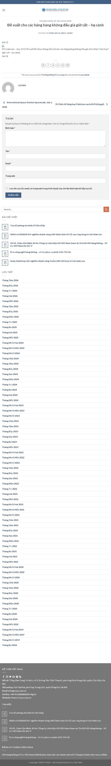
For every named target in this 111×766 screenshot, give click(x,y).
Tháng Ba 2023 (9, 441)
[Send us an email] (13, 677)
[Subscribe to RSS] (20, 677)
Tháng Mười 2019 (11, 640)
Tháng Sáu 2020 (10, 598)
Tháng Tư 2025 (9, 322)
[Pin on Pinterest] (63, 65)
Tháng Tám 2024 (10, 363)
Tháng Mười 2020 (11, 577)
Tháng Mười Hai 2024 (12, 342)
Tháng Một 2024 (10, 400)
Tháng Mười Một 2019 (13, 634)
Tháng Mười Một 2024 (13, 348)
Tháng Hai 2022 (9, 494)
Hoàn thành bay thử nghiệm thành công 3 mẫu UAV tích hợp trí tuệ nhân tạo (47, 261)
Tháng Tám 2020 (10, 587)
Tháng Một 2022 (10, 499)
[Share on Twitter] (53, 65)
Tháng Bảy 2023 (10, 431)
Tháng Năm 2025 (10, 316)
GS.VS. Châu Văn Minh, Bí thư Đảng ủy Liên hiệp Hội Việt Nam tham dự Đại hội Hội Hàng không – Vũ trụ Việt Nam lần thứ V (58, 244)
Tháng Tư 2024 (9, 384)
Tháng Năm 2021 (10, 541)
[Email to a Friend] (58, 65)
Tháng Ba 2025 (9, 327)
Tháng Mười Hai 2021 (12, 504)
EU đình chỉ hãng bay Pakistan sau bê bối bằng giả (80, 104)
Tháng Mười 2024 (11, 353)
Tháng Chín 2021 (10, 520)
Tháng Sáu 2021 (10, 535)
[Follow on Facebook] (4, 677)
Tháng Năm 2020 (10, 603)
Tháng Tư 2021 (9, 546)
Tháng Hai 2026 (9, 296)
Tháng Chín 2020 (10, 582)
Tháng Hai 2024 (9, 395)
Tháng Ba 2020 (9, 614)
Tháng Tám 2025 (10, 306)
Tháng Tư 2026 (9, 290)
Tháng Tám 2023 (10, 426)
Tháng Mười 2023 (11, 415)
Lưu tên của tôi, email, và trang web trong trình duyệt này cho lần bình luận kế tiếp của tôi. (50, 188)
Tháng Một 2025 (10, 337)
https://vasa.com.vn (21, 697)
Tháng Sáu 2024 (10, 374)
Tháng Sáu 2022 (10, 478)
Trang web (10, 176)
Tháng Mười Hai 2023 (12, 405)
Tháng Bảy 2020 (10, 593)
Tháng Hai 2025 (9, 332)
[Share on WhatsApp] (43, 65)
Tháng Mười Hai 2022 (12, 452)
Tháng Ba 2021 (9, 551)
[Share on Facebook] (48, 65)
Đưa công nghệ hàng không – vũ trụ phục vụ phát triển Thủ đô (40, 252)
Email (8, 163)
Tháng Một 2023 (10, 447)
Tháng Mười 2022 (11, 462)
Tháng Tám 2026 (10, 280)
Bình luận (10, 128)
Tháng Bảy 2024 (10, 369)
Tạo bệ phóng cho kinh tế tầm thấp (27, 225)
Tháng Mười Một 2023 (13, 410)
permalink (85, 75)
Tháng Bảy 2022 (10, 473)
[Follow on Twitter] (10, 677)
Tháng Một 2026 (10, 301)
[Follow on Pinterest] (17, 677)
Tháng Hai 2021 (9, 556)
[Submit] (106, 209)
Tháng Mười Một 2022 (13, 457)
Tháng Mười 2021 (11, 515)
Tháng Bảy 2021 (10, 530)
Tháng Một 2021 (10, 561)
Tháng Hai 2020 (9, 619)
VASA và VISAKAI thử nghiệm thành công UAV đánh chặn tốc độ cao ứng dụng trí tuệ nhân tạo (56, 234)
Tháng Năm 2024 (10, 379)
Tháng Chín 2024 (10, 358)
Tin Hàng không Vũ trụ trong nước (55, 21)
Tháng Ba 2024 (9, 389)
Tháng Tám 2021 (10, 525)
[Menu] (3, 10)
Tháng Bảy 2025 (10, 311)
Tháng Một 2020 (10, 624)
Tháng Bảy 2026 (10, 285)
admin (70, 33)
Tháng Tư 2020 (9, 608)
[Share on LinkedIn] (68, 65)
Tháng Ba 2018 (9, 645)
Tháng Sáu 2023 (10, 436)
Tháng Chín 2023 (10, 421)
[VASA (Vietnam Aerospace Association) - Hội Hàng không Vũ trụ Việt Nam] (55, 10)
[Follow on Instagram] (7, 677)
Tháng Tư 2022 (9, 488)
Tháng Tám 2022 (10, 468)
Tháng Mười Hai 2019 (12, 629)
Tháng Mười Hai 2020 (12, 567)
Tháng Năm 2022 (10, 483)
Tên (7, 151)
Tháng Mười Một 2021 (13, 509)
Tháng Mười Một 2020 (13, 572)
